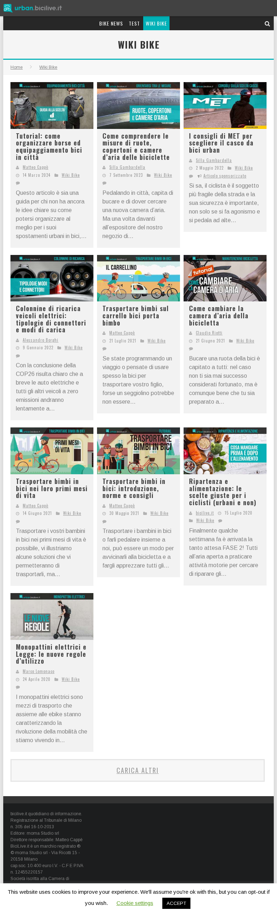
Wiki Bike (156, 23)
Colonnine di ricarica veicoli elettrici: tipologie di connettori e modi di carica (51, 319)
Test (134, 23)
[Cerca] (267, 23)
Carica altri (137, 770)
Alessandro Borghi (40, 340)
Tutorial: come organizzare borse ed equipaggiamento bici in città (49, 146)
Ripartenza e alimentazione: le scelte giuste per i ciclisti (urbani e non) (222, 491)
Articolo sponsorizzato (224, 176)
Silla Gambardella (127, 167)
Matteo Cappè (35, 167)
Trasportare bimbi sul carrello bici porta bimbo (135, 315)
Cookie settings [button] (134, 903)
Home (16, 67)
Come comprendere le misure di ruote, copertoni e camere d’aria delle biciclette (136, 146)
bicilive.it (205, 513)
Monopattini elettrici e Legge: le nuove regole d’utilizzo (51, 653)
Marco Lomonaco (38, 671)
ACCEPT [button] (176, 903)
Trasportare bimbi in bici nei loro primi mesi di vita (52, 488)
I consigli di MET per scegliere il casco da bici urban (221, 142)
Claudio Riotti (209, 333)
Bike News (111, 23)
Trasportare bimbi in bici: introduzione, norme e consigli (134, 488)
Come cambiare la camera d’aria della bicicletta (219, 315)
